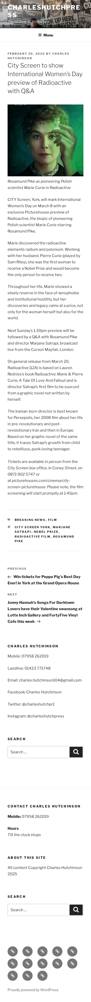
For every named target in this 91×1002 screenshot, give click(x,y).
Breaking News (30, 520)
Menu (48, 35)
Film (52, 520)
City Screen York (33, 527)
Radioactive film (33, 536)
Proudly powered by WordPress (33, 990)
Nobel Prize (46, 532)
